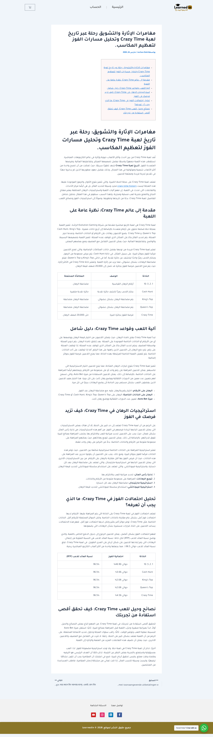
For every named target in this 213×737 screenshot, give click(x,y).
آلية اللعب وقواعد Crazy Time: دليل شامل (128, 88)
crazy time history (127, 186)
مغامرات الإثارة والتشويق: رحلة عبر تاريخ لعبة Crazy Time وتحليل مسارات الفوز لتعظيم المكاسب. (127, 72)
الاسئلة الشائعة (98, 706)
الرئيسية (117, 7)
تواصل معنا (117, 706)
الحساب (95, 7)
